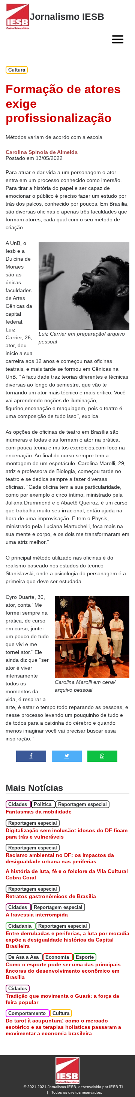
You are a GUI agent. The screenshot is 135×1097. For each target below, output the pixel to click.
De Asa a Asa (24, 957)
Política (43, 804)
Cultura (16, 70)
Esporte (85, 957)
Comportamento (27, 1013)
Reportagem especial (82, 804)
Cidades (18, 804)
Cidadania (20, 926)
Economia (57, 957)
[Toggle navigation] (117, 39)
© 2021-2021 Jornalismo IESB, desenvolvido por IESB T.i (73, 1087)
